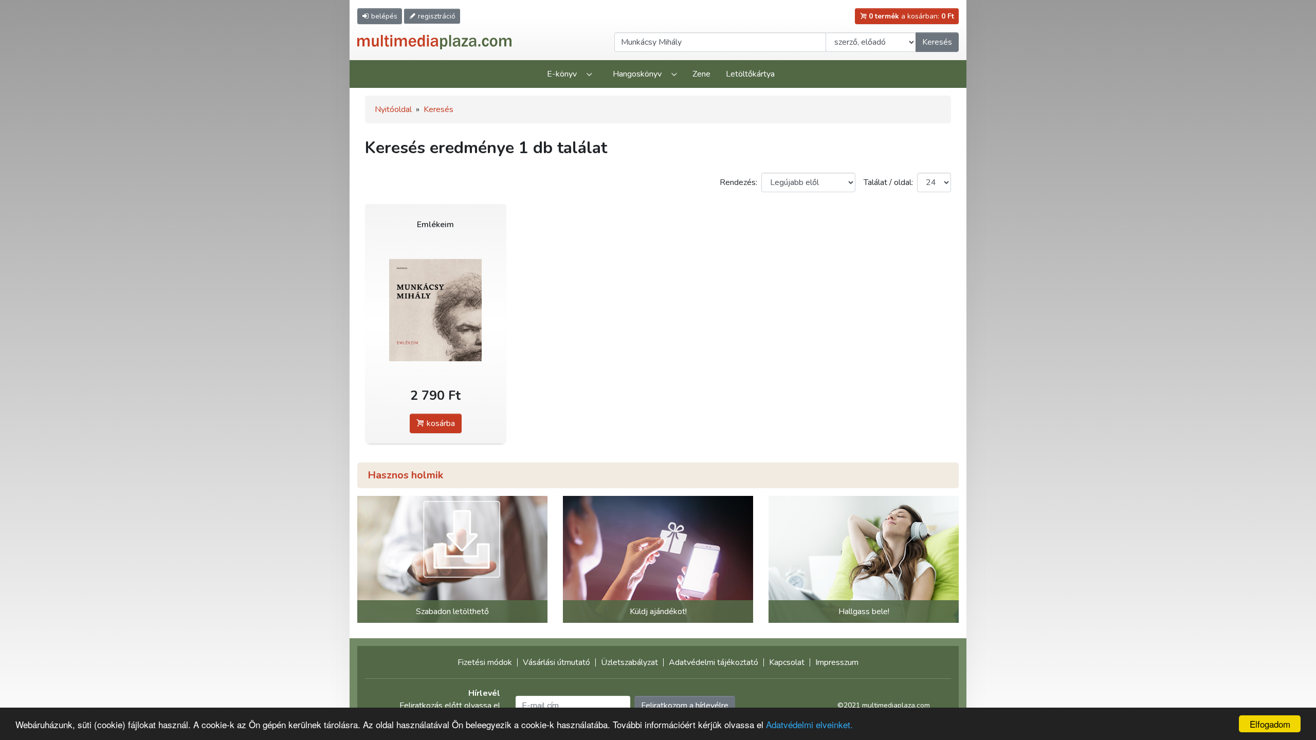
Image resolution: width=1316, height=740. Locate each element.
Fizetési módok (485, 662)
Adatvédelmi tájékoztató (713, 662)
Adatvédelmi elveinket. (809, 724)
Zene (701, 74)
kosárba (440, 423)
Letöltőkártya (750, 74)
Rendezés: (738, 182)
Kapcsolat (787, 662)
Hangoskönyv (637, 74)
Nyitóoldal (393, 109)
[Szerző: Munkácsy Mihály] (436, 310)
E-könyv (562, 74)
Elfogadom (1270, 723)
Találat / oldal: (888, 182)
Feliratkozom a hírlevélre (684, 705)
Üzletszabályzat (629, 662)
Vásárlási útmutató (556, 662)
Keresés (937, 42)
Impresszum (836, 662)
